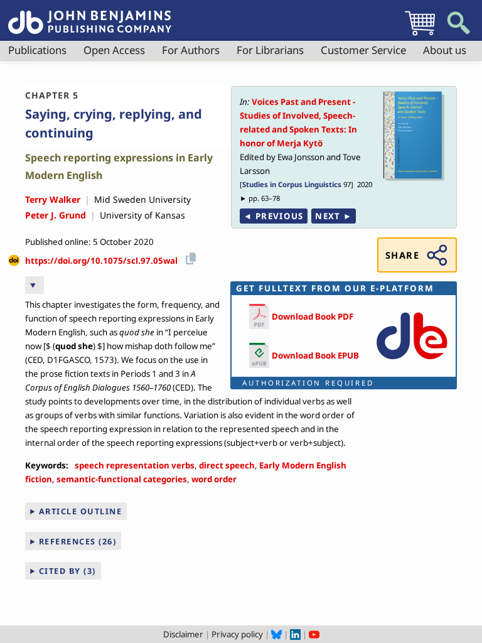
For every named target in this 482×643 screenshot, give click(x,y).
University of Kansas (142, 215)
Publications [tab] (37, 50)
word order (214, 479)
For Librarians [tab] (270, 50)
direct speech (227, 465)
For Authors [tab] (191, 50)
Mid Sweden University (142, 199)
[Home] (89, 15)
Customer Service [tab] (363, 50)
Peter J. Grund (55, 215)
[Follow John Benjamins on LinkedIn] (295, 634)
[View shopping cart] (420, 35)
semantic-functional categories (121, 479)
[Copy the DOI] (189, 256)
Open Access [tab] (114, 50)
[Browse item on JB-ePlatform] (411, 362)
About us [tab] (444, 50)
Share (402, 255)
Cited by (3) (67, 570)
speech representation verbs (135, 465)
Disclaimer (183, 634)
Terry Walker (52, 199)
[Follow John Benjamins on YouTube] (314, 634)
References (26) (78, 541)
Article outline (80, 511)
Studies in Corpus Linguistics (291, 184)
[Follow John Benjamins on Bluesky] (276, 634)
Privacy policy (237, 634)
